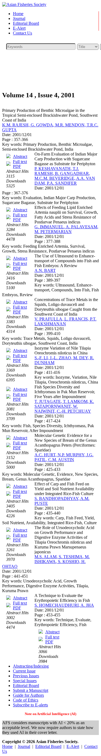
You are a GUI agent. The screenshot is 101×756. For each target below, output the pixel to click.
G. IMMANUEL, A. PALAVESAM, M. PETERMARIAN (66, 229)
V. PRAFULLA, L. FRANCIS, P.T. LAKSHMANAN (65, 321)
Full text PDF (20, 164)
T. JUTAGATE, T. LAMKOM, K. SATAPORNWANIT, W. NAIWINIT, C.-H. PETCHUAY (64, 406)
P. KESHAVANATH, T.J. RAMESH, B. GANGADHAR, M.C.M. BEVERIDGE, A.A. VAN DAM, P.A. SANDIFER (64, 175)
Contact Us (22, 33)
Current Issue (24, 671)
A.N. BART (45, 270)
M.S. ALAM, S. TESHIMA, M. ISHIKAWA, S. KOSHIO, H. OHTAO (46, 561)
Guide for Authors (28, 695)
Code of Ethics (25, 700)
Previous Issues (26, 676)
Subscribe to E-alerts (30, 705)
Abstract (20, 156)
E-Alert (19, 28)
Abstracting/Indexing (31, 666)
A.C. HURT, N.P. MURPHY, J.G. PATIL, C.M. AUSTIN (63, 457)
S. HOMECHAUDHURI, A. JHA (64, 605)
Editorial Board (26, 23)
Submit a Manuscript (30, 690)
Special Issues (25, 680)
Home (18, 13)
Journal (19, 18)
